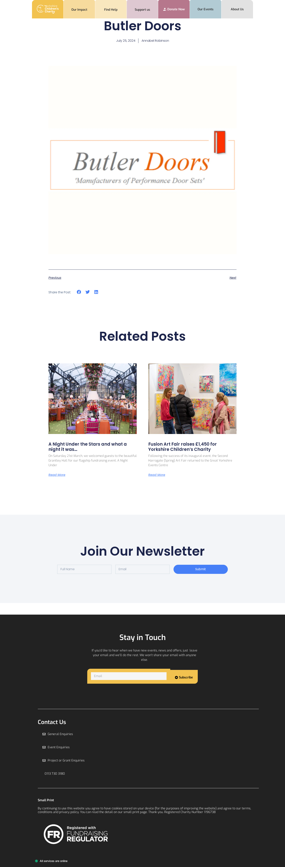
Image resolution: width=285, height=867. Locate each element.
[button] (79, 292)
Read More (56, 474)
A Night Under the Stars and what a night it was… (87, 446)
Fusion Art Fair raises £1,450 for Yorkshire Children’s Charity (182, 446)
